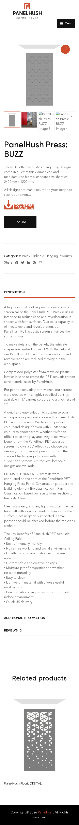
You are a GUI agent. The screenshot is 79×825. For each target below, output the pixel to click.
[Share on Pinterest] (34, 262)
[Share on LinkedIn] (28, 262)
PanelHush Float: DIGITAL (23, 783)
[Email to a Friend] (40, 262)
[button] (65, 49)
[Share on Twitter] (22, 262)
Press (26, 256)
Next (72, 116)
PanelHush (45, 812)
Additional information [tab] (24, 618)
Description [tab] (14, 292)
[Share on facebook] (16, 262)
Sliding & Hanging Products (51, 256)
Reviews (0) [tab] (13, 630)
